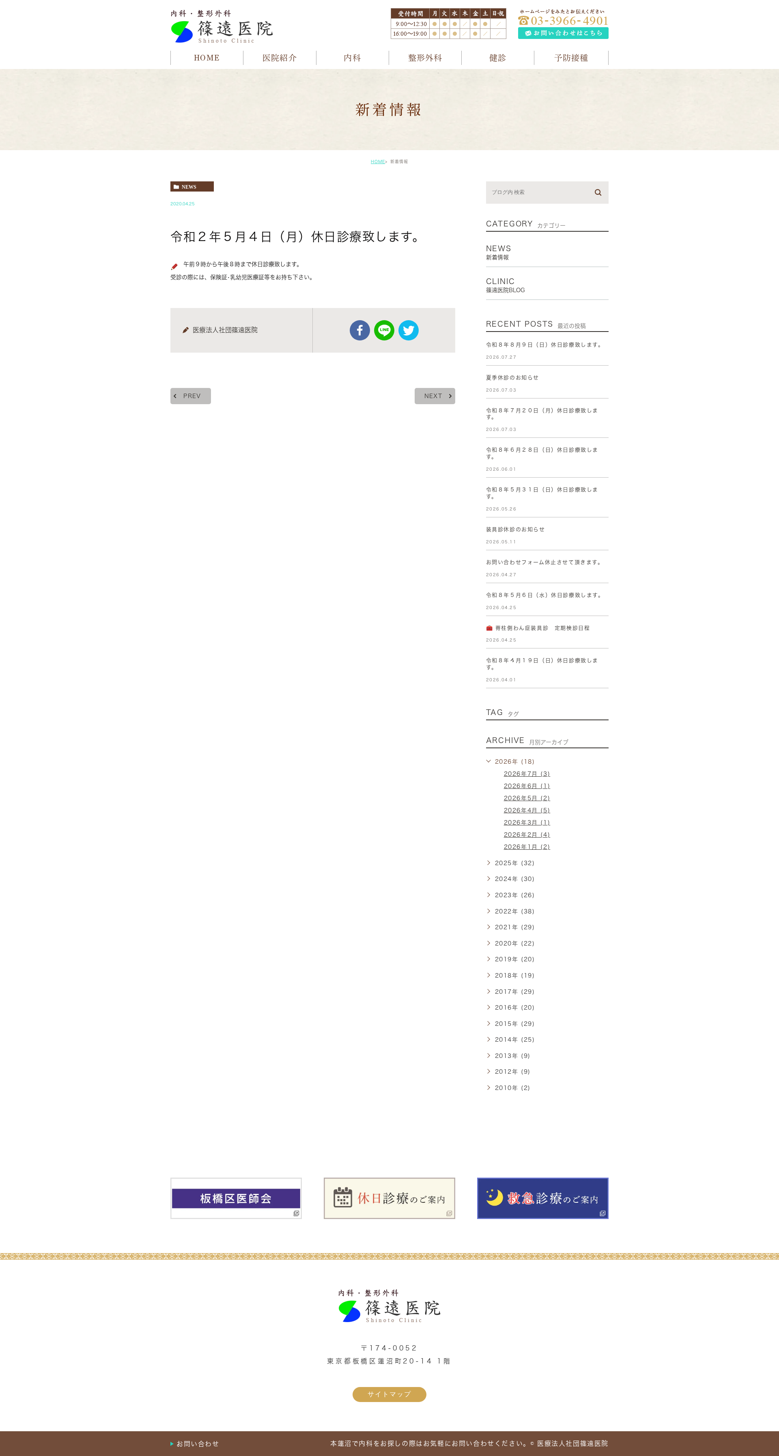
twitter (408, 330)
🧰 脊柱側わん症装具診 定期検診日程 (538, 628)
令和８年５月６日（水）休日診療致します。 (545, 595)
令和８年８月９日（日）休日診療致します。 (545, 344)
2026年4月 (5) (527, 810)
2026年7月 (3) (527, 774)
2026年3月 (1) (527, 822)
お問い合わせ (197, 1444)
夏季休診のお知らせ (512, 377)
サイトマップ (389, 1394)
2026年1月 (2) (527, 847)
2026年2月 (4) (527, 835)
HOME (378, 161)
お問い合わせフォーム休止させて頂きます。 (545, 562)
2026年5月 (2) (527, 798)
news (189, 186)
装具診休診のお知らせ (515, 529)
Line (384, 330)
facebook (360, 330)
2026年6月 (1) (527, 786)
